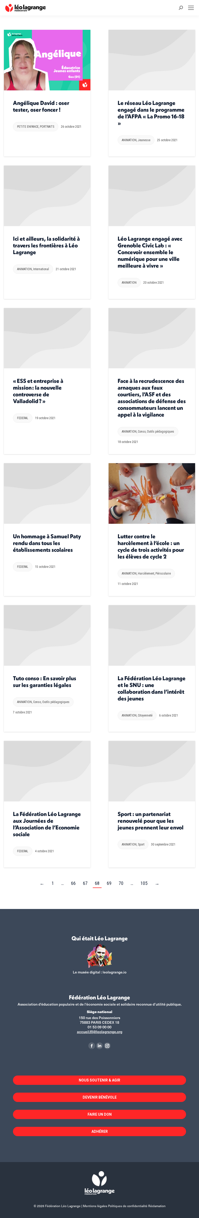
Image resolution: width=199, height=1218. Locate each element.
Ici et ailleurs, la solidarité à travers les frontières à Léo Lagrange (46, 245)
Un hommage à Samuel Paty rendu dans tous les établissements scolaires (47, 543)
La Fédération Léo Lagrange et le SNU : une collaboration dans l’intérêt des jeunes (152, 688)
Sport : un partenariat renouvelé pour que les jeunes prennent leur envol (150, 820)
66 (73, 883)
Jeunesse (144, 140)
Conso (142, 431)
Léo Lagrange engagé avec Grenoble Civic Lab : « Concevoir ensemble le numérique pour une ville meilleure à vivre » (150, 252)
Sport (141, 844)
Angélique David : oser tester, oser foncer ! (41, 106)
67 (85, 883)
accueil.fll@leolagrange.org (99, 1031)
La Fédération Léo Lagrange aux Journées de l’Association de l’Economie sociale (47, 824)
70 (121, 883)
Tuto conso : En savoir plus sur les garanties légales (44, 682)
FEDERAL (22, 418)
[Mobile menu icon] (191, 8)
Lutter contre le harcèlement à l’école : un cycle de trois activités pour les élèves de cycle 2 (151, 546)
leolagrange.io (114, 972)
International (41, 269)
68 (97, 883)
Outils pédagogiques (160, 431)
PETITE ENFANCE (28, 126)
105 (143, 883)
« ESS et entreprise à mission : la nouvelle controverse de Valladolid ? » (38, 391)
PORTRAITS (47, 126)
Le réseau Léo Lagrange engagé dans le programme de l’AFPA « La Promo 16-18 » (151, 113)
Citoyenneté (145, 715)
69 (109, 883)
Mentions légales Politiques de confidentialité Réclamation (124, 1206)
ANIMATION (129, 140)
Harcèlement (146, 573)
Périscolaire (163, 573)
